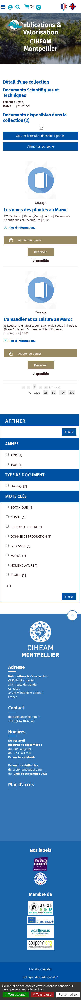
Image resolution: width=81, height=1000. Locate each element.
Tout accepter (17, 994)
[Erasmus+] (40, 920)
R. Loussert (11, 325)
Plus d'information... (22, 227)
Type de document (25, 475)
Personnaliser (68, 994)
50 (53, 392)
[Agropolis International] (40, 931)
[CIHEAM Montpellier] (40, 639)
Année (11, 443)
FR (62, 5)
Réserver (40, 252)
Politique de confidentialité (40, 977)
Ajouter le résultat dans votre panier (40, 136)
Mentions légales (40, 969)
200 (71, 392)
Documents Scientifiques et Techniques (37, 218)
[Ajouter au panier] (11, 240)
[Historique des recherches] (38, 6)
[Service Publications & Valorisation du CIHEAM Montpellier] (14, 24)
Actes (19, 102)
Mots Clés (16, 496)
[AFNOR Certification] (40, 864)
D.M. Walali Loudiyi (53, 325)
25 (45, 392)
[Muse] (40, 908)
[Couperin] (40, 945)
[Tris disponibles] (41, 127)
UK (71, 5)
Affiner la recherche (40, 146)
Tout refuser (43, 994)
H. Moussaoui (30, 325)
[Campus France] (40, 878)
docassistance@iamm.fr (24, 717)
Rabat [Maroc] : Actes (38, 216)
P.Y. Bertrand (12, 216)
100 (62, 392)
